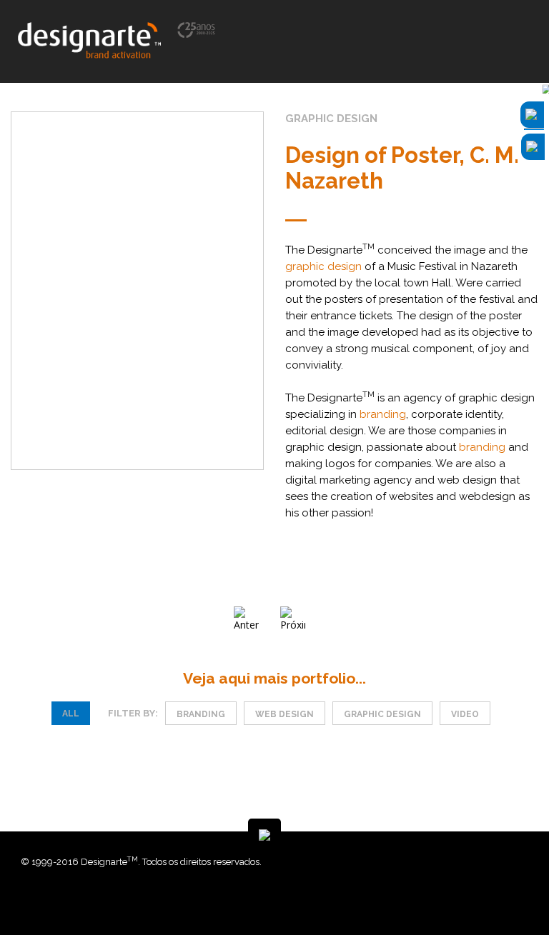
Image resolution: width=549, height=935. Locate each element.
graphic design (323, 266)
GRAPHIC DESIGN (382, 714)
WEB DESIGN (284, 714)
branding (383, 414)
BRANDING (201, 714)
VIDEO (465, 714)
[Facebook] (399, 892)
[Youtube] (421, 892)
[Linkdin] (410, 892)
